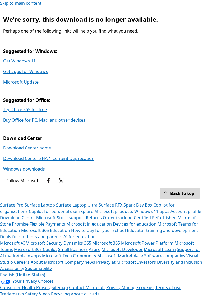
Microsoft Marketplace (120, 256)
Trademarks (12, 294)
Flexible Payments (47, 224)
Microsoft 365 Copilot (35, 249)
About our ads (85, 294)
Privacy (114, 287)
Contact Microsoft (87, 287)
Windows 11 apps (151, 211)
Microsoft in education (89, 224)
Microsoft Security (44, 243)
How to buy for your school (98, 230)
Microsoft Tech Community (69, 256)
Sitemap (60, 287)
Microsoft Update (21, 82)
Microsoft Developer (122, 249)
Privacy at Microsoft (116, 262)
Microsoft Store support (60, 218)
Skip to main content (20, 3)
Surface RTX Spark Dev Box (125, 205)
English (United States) (22, 275)
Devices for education (134, 224)
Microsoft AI (12, 243)
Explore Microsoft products (105, 211)
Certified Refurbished (155, 218)
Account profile (185, 211)
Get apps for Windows (25, 71)
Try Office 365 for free (25, 109)
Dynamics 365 (77, 243)
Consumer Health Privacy (25, 287)
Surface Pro (12, 205)
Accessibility (12, 268)
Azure (94, 249)
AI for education (79, 237)
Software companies (164, 256)
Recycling (60, 294)
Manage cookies (138, 287)
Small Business (73, 249)
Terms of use (168, 287)
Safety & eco (37, 294)
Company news (79, 262)
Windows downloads (24, 169)
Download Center (17, 218)
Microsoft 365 (106, 243)
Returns (94, 218)
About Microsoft (47, 262)
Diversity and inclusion (179, 262)
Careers (22, 262)
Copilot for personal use (53, 211)
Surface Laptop (40, 205)
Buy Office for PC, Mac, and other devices (44, 120)
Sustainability (38, 268)
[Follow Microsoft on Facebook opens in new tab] (48, 180)
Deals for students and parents (31, 237)
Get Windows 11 (19, 61)
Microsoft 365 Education (45, 230)
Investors (146, 262)
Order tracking (118, 218)
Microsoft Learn (160, 249)
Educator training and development (162, 230)
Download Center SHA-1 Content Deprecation (48, 158)
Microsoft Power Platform (147, 243)
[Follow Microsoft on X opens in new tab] (61, 180)
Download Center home (27, 148)
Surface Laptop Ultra (77, 205)
